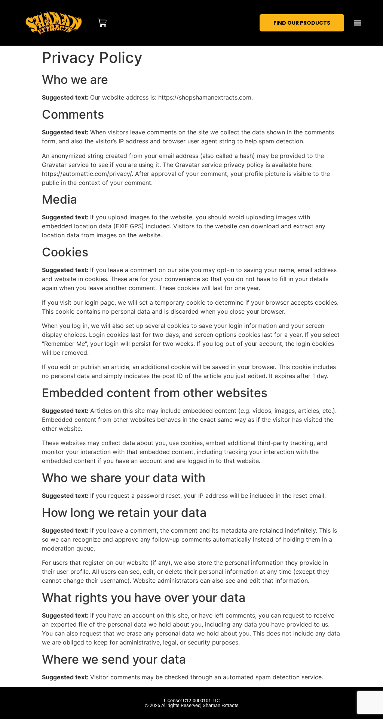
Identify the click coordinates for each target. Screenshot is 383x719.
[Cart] (102, 22)
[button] (358, 23)
